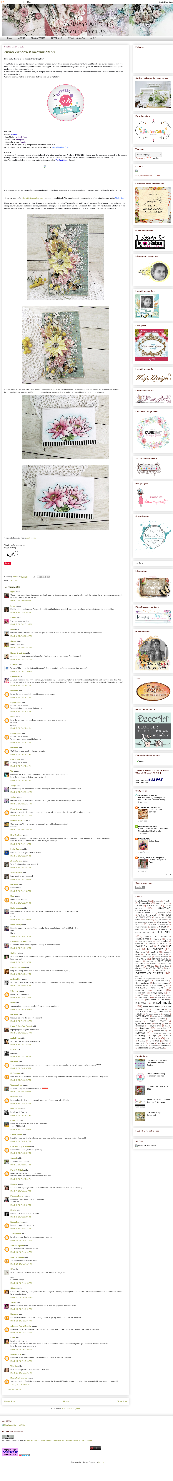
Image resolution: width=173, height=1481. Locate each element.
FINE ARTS (140, 959)
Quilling (158, 1024)
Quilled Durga (154, 841)
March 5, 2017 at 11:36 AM (20, 728)
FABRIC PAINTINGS (153, 954)
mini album (151, 1000)
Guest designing (142, 983)
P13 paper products (153, 1014)
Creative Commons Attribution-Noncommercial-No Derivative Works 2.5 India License (58, 1441)
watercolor (154, 1045)
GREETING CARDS (149, 973)
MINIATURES (140, 1003)
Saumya (13, 1184)
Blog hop (14, 580)
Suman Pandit (16, 1135)
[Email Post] (34, 577)
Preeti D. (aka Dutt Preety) (21, 1026)
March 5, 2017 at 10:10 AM (21, 624)
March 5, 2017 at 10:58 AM (21, 671)
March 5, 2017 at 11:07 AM (20, 686)
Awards (146, 919)
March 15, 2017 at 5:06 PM (21, 1361)
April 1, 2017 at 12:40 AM (20, 1385)
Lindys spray (157, 993)
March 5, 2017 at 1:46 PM (20, 879)
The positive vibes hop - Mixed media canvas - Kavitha (157, 1062)
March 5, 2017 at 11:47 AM (20, 780)
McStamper (15, 1073)
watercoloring (166, 1046)
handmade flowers (141, 985)
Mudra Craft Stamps (18, 1378)
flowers (138, 961)
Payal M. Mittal (16, 1170)
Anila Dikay (15, 1038)
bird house (162, 919)
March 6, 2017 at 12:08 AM (21, 1021)
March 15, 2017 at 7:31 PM (21, 1373)
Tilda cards (154, 1038)
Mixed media (162, 1002)
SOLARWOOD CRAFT (159, 1033)
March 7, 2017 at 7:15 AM (20, 1191)
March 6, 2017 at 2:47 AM (20, 1068)
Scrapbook (144, 1028)
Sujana (13, 1302)
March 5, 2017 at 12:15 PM (21, 792)
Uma (12, 896)
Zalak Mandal (15, 1234)
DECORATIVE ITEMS (144, 946)
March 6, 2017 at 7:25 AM (20, 1080)
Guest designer (161, 981)
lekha (12, 1003)
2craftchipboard (142, 901)
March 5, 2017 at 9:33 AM (20, 613)
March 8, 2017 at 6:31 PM (20, 1205)
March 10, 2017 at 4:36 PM (21, 1283)
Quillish (13, 953)
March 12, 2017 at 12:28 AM (21, 1297)
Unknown (14, 691)
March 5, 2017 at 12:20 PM (21, 830)
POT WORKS (150, 1019)
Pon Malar (14, 676)
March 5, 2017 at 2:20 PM (20, 920)
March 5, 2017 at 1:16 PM (20, 844)
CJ (11, 1269)
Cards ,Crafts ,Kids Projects (151, 858)
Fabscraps (147, 957)
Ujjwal (13, 592)
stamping (140, 1035)
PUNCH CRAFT (158, 1021)
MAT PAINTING (159, 997)
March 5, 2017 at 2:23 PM (20, 936)
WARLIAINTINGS (141, 1045)
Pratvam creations (18, 821)
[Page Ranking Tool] (140, 888)
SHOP (93, 38)
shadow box (159, 1031)
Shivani (13, 1158)
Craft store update (145, 941)
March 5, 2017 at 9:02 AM (20, 601)
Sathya (13, 785)
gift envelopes (164, 966)
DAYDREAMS (144, 839)
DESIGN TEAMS (38, 38)
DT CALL (161, 946)
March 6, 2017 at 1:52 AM (20, 1045)
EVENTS (154, 952)
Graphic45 (160, 970)
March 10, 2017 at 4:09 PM (21, 1252)
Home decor (157, 986)
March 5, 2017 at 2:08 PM (20, 903)
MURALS (167, 1007)
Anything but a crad (147, 915)
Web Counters (141, 780)
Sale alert (168, 1026)
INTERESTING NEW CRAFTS (150, 988)
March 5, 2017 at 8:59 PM (20, 986)
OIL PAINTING (158, 1009)
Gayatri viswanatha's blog (33, 198)
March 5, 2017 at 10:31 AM (21, 648)
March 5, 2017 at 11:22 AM (20, 697)
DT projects (155, 949)
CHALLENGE (162, 932)
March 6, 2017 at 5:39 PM (20, 1153)
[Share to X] (43, 577)
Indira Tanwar (16, 849)
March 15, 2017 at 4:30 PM (21, 1349)
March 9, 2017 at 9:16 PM (20, 1229)
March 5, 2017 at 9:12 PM (20, 998)
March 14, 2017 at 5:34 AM (21, 1309)
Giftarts (13, 1288)
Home (9, 38)
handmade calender (161, 983)
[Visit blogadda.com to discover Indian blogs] (24, 1456)
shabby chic (141, 1030)
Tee (11, 771)
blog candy (162, 922)
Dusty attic (140, 952)
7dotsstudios (144, 903)
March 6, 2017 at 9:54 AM (20, 1104)
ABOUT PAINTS (162, 903)
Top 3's (168, 1038)
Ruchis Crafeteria (17, 653)
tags (154, 1036)
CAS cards (162, 929)
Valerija (13, 1366)
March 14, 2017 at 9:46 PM (21, 1333)
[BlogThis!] (41, 577)
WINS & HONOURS (76, 38)
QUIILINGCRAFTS (143, 1023)
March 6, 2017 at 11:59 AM (20, 1115)
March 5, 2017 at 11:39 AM (20, 754)
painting (166, 1014)
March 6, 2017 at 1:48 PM (20, 1130)
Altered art (152, 905)
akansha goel (15, 1354)
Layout (158, 990)
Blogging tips (164, 924)
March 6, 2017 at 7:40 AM (20, 1092)
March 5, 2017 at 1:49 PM (20, 891)
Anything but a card (164, 913)
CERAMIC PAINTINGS (142, 932)
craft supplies (162, 941)
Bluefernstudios (141, 927)
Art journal (159, 917)
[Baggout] (141, 761)
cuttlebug (152, 943)
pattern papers (157, 1016)
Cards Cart (14, 1120)
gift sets (138, 968)
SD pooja (14, 991)
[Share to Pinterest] (48, 577)
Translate (155, 158)
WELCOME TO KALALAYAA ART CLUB (151, 1048)
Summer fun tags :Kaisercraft (154, 1114)
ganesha (153, 963)
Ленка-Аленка (16, 861)
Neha (12, 629)
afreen (13, 717)
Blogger (101, 1462)
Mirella (13, 1210)
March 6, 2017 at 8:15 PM (20, 1165)
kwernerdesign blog (147, 826)
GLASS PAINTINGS (154, 968)
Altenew (138, 906)
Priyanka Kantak (17, 1196)
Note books (143, 1009)
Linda (12, 606)
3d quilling (167, 901)
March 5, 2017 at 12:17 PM (21, 816)
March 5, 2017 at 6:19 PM (20, 974)
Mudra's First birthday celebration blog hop (156, 1074)
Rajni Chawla (15, 702)
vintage (151, 1043)
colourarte (156, 939)
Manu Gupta (15, 1109)
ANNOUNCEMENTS (144, 913)
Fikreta (13, 1050)
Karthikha (14, 665)
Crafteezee (139, 943)
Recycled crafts (155, 1026)
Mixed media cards (151, 1006)
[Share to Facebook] (46, 577)
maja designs (144, 997)
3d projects (157, 901)
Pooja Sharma (16, 809)
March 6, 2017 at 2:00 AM (20, 1057)
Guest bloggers (142, 981)
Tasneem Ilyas (16, 1085)
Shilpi (12, 1338)
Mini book (165, 1000)
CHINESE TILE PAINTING (156, 936)
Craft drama (15, 759)
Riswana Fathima (17, 967)
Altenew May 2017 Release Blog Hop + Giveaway (158, 1101)
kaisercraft (139, 990)
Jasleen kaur (31, 538)
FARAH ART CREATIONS (149, 807)
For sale (150, 961)
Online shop (163, 1012)
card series (139, 929)
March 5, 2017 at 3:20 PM (20, 962)
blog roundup (151, 924)
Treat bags (141, 1041)
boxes (153, 927)
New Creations (16, 835)
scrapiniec (161, 1028)
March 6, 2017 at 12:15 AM (21, 1033)
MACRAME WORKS (164, 995)
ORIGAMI (138, 1014)
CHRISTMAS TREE (142, 939)
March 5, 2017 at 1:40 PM (20, 856)
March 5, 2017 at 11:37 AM (20, 742)
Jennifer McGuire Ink (147, 795)
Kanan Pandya (16, 1222)
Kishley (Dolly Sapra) (19, 941)
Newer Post (10, 1401)
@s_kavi (139, 563)
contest (169, 939)
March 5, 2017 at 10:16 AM (21, 636)
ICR (167, 985)
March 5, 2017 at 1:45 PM (20, 868)
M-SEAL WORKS (149, 995)
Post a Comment (14, 1390)
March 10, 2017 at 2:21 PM (21, 1240)
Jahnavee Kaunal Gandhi (20, 1326)
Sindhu (13, 618)
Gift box (150, 966)
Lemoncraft (140, 993)
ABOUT (21, 38)
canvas (163, 926)
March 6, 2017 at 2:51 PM (20, 1141)
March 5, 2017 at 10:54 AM (21, 660)
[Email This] (38, 577)
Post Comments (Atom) (71, 1408)
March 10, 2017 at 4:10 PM (21, 1264)
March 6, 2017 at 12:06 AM (21, 1009)
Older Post (122, 1401)
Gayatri (13, 641)
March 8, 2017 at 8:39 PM (20, 1217)
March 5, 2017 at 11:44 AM (20, 766)
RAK (167, 1024)
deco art (163, 943)
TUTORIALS (56, 38)
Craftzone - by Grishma (20, 1146)
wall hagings (163, 1043)
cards (150, 929)
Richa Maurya (16, 908)
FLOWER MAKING (160, 959)
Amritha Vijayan (17, 1246)
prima (162, 1018)
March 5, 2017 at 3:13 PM (20, 948)
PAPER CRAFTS (142, 1016)
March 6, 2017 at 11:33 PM (20, 1179)
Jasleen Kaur (15, 979)
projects (138, 1021)
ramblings (139, 1026)
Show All (168, 875)
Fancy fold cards (162, 957)
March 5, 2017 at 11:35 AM (20, 712)
